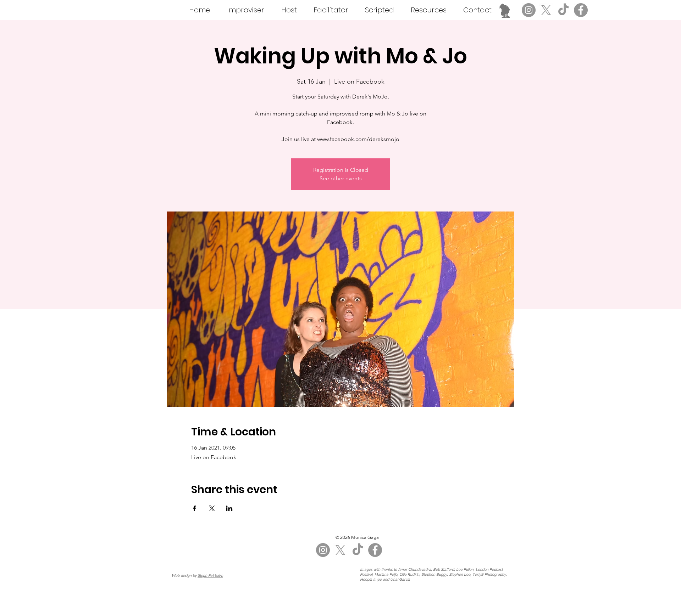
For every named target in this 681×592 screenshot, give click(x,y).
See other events (341, 178)
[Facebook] (581, 10)
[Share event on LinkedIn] (229, 508)
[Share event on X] (212, 508)
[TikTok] (563, 10)
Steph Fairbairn (210, 575)
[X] (546, 10)
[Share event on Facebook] (194, 508)
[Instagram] (529, 10)
